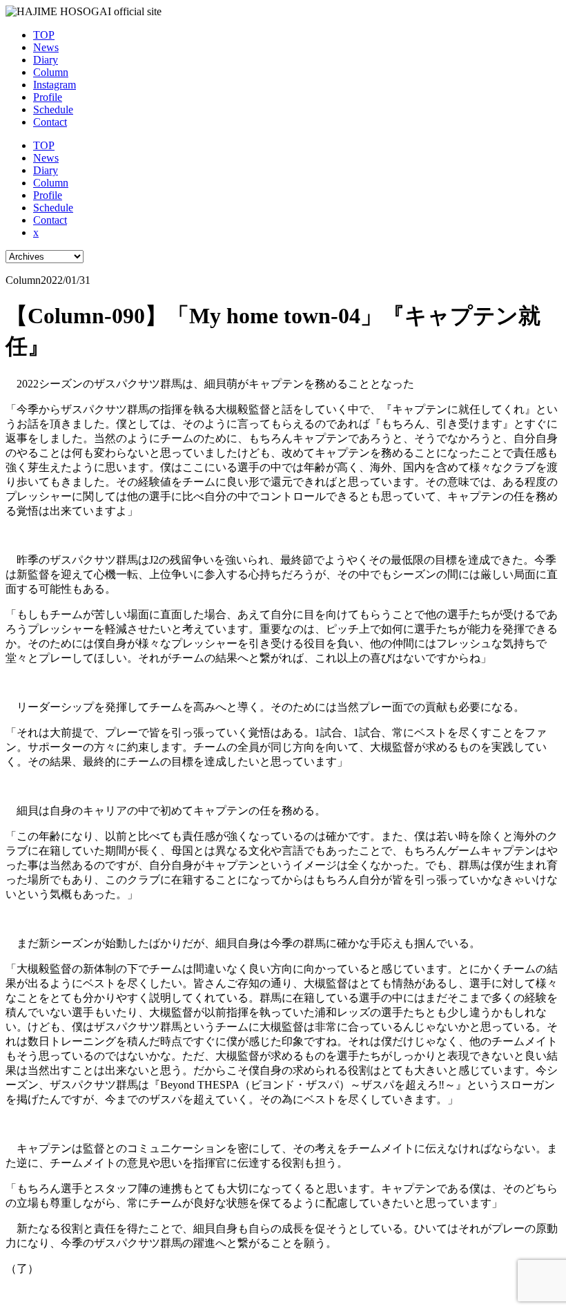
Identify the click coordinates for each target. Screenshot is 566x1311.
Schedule (53, 109)
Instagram (54, 84)
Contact (50, 122)
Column (50, 72)
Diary (45, 60)
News (46, 47)
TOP (44, 35)
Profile (47, 97)
